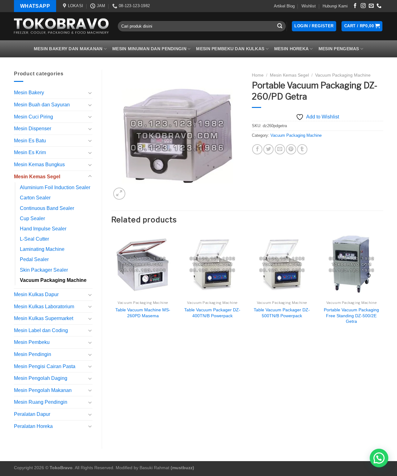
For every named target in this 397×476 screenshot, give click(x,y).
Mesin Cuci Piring (33, 116)
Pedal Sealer (34, 259)
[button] (379, 458)
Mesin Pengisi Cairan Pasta (44, 366)
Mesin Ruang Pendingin (40, 402)
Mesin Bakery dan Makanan (68, 48)
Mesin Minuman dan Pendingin (149, 48)
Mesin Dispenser (32, 128)
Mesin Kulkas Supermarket (43, 318)
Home (258, 75)
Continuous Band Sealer (47, 208)
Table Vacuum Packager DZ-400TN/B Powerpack (212, 312)
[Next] (382, 284)
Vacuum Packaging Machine (53, 280)
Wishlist (308, 6)
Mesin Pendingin (32, 354)
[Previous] (111, 284)
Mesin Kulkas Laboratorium (44, 306)
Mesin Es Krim (30, 152)
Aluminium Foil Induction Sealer (55, 187)
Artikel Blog (284, 6)
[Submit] (280, 26)
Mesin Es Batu (30, 140)
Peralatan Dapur (32, 414)
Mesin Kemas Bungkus (39, 164)
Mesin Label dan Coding (41, 330)
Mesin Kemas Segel (37, 176)
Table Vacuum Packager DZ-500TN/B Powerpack (282, 312)
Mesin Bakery (29, 92)
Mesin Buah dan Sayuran (42, 104)
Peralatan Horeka (33, 426)
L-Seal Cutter (34, 239)
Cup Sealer (32, 218)
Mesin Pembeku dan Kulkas (230, 48)
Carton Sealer (35, 197)
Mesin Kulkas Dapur (36, 294)
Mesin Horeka (291, 48)
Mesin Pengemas (339, 48)
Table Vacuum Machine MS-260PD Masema (142, 312)
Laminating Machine (42, 249)
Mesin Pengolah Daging (40, 378)
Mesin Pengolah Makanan (43, 390)
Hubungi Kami (335, 6)
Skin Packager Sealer (44, 270)
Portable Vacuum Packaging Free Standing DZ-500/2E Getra (351, 315)
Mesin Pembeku (32, 342)
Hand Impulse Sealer (43, 228)
